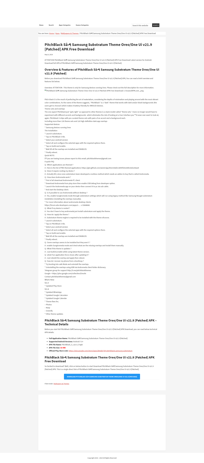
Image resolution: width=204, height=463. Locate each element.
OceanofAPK (98, 11)
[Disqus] (102, 422)
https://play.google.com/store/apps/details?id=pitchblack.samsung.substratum (100, 351)
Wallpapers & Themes (61, 384)
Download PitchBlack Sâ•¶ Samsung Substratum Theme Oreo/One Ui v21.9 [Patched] (102, 377)
